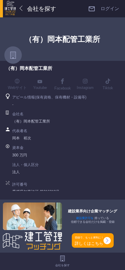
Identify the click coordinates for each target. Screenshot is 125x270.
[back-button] (22, 8)
